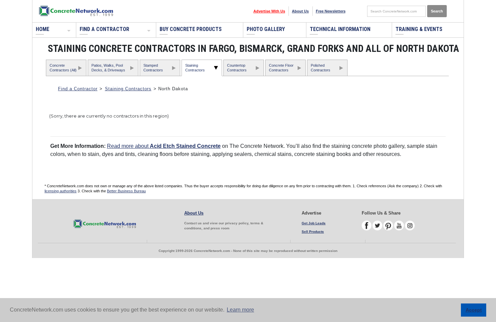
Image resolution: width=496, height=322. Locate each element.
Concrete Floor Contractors (281, 67)
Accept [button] (474, 310)
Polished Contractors (320, 67)
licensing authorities (61, 191)
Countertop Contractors (237, 67)
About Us (300, 11)
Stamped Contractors (153, 67)
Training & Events (418, 29)
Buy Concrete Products (191, 29)
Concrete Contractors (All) (63, 67)
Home (42, 29)
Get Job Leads (314, 223)
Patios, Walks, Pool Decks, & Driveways (108, 67)
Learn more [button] (240, 310)
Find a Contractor (104, 29)
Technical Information (340, 29)
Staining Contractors (195, 67)
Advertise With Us (269, 11)
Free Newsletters (331, 11)
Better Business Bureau (126, 191)
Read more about (164, 146)
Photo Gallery (266, 29)
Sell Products (313, 231)
